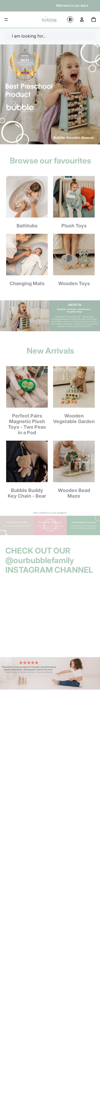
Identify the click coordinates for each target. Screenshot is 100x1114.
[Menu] (6, 19)
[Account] (82, 19)
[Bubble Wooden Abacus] (50, 94)
